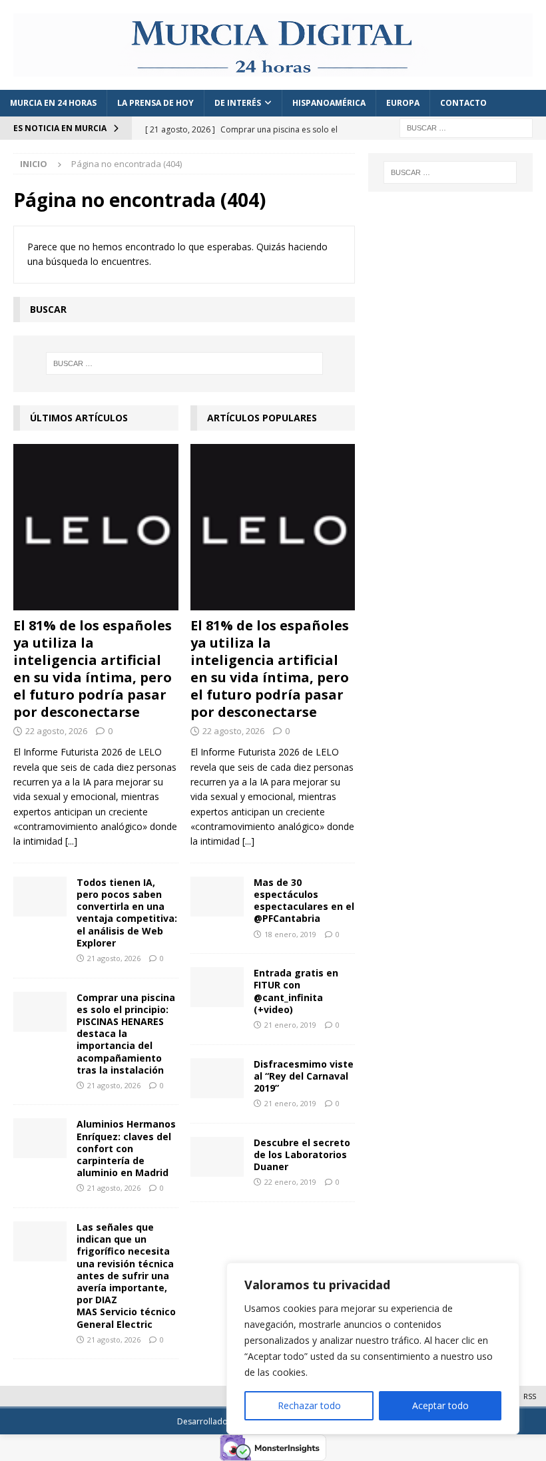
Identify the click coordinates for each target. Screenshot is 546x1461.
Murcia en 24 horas (53, 102)
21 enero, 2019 (290, 1025)
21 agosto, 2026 (113, 958)
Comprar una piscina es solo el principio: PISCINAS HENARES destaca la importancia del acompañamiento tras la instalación (126, 1033)
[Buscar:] (466, 126)
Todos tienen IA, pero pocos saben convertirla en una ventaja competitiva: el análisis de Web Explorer (127, 912)
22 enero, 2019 (290, 1182)
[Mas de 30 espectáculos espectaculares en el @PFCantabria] (217, 897)
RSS (529, 1396)
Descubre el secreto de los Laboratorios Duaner (302, 1154)
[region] (372, 1348)
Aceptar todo (440, 1405)
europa (402, 102)
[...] (71, 841)
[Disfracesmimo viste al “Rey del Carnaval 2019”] (217, 1078)
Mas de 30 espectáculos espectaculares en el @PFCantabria (304, 900)
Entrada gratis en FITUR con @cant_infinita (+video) (296, 991)
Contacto (463, 102)
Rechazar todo (309, 1405)
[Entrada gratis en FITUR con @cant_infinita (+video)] (217, 987)
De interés (237, 102)
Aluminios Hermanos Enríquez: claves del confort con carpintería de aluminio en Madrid (126, 1148)
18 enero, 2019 (290, 934)
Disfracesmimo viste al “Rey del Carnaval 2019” (304, 1076)
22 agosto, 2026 (56, 731)
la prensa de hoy (155, 102)
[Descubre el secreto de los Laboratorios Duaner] (217, 1157)
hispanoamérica (329, 102)
